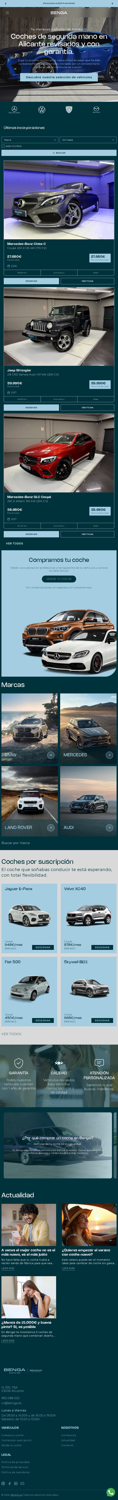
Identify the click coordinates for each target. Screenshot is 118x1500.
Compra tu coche (12, 1435)
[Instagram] (3, 1483)
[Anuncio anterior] (5, 3)
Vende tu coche (11, 1445)
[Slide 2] (60, 1181)
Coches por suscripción (16, 1440)
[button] (7, 13)
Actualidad (68, 1440)
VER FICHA (87, 281)
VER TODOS (14, 543)
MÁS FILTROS (12, 146)
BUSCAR (60, 152)
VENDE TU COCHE (59, 579)
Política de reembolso (15, 1472)
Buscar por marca (15, 843)
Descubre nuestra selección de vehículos (59, 77)
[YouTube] (22, 1483)
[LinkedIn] (16, 1483)
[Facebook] (9, 1483)
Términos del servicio (14, 1467)
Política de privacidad (15, 1462)
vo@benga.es (11, 1403)
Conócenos (68, 1435)
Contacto (67, 1445)
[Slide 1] (57, 1181)
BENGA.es (17, 1495)
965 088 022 (10, 1398)
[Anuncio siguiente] (112, 3)
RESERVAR (31, 281)
